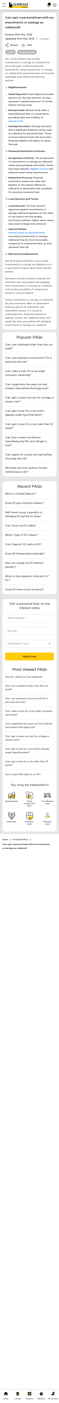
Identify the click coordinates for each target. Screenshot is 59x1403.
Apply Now (29, 656)
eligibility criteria (39, 169)
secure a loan (15, 121)
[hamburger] (5, 5)
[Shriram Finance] (18, 5)
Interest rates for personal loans (26, 233)
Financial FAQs (20, 840)
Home (5, 840)
